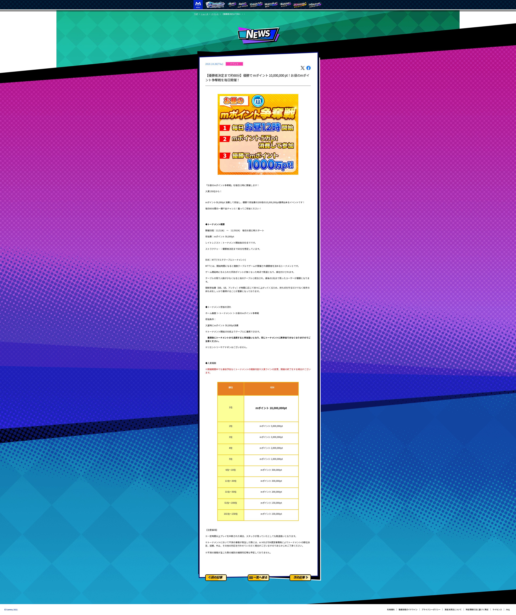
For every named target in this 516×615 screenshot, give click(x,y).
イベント (215, 14)
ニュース (204, 14)
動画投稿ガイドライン (408, 609)
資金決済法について (453, 609)
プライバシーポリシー (431, 609)
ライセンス (497, 609)
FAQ (508, 609)
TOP (196, 14)
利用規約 (391, 609)
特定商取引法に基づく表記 (477, 609)
